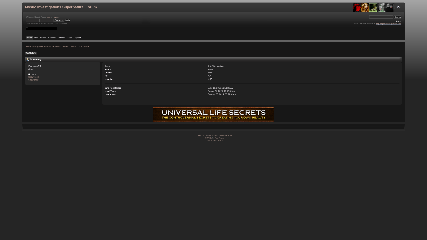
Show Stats (33, 80)
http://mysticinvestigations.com (388, 23)
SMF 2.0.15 (202, 135)
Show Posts (33, 77)
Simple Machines (225, 135)
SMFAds (208, 138)
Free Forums (219, 138)
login (48, 17)
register (56, 17)
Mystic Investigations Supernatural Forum (61, 7)
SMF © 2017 (213, 135)
